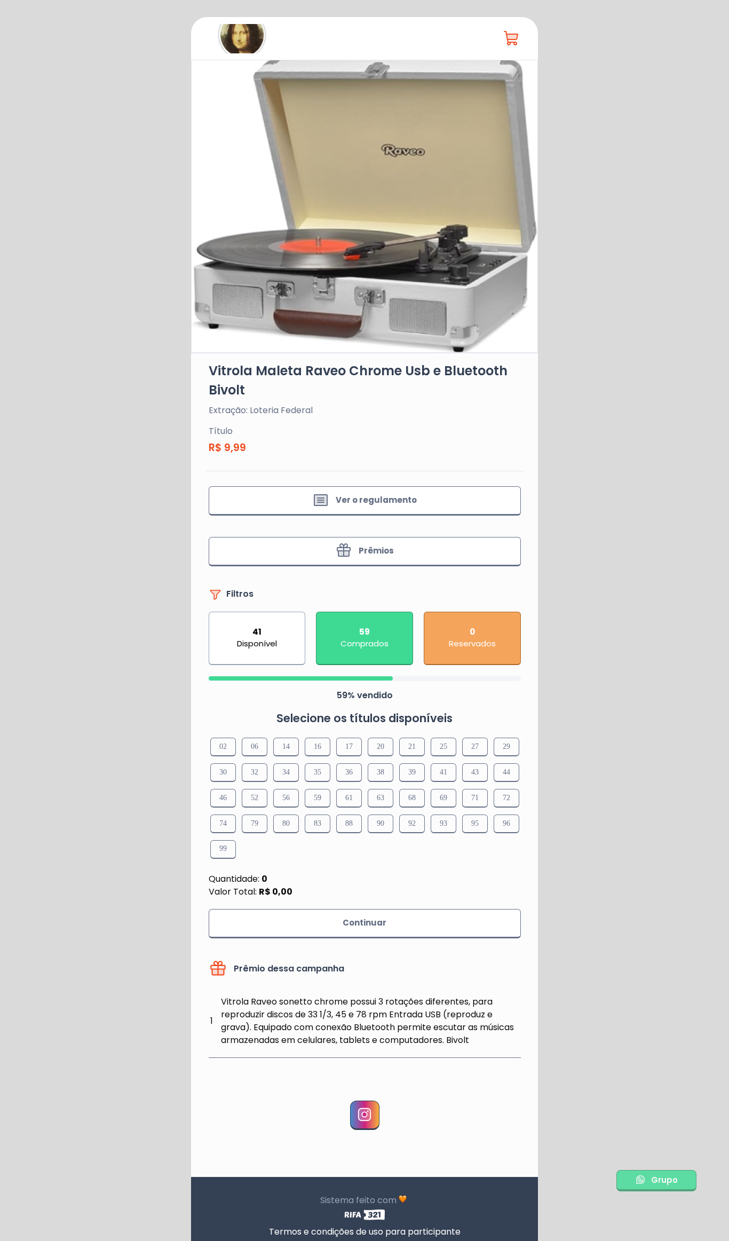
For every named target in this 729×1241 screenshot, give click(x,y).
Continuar (364, 922)
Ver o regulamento (376, 499)
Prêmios (376, 550)
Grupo (664, 1179)
